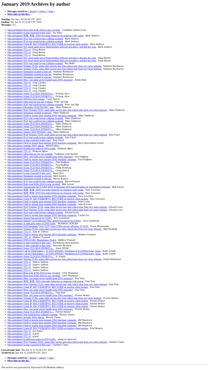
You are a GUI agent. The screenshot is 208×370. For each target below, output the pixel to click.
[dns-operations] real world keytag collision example (32, 314)
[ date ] (51, 11)
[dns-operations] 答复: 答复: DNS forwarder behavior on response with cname (45, 35)
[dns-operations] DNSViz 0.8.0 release (26, 99)
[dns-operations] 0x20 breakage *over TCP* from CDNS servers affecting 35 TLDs (48, 226)
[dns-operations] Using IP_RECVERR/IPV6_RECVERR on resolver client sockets (48, 44)
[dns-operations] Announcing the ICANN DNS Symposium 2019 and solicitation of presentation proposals (59, 187)
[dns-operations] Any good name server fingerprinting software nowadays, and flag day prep (52, 47)
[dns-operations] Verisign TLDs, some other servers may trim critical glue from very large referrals (54, 66)
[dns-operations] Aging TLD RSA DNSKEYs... (30, 93)
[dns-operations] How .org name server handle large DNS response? (40, 80)
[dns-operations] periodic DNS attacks (26, 145)
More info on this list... (18, 14)
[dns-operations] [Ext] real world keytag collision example (35, 38)
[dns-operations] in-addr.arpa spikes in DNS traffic (31, 148)
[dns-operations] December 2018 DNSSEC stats (30, 107)
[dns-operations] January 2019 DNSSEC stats (29, 132)
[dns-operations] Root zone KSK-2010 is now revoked (34, 30)
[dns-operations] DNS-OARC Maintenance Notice (32, 240)
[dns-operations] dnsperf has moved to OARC (29, 218)
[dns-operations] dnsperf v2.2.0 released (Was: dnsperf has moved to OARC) (44, 220)
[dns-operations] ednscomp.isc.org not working (30, 102)
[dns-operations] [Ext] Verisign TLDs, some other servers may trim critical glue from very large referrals (57, 110)
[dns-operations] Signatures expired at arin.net (29, 71)
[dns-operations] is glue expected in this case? (29, 32)
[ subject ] (42, 11)
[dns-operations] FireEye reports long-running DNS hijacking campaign (42, 115)
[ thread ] (32, 11)
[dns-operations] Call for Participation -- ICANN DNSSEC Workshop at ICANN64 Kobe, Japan (54, 251)
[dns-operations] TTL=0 (19, 49)
